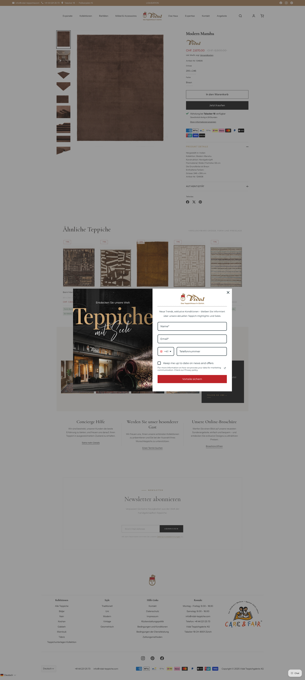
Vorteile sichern (192, 379)
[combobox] (166, 351)
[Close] (228, 292)
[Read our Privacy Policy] (225, 368)
